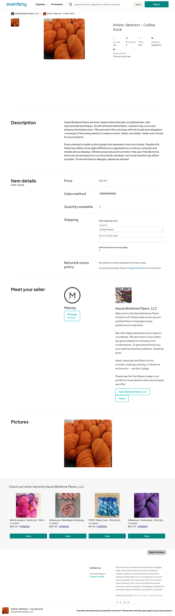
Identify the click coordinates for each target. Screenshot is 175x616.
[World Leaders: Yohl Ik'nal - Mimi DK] (28, 505)
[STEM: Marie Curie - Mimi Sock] (107, 505)
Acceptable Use (155, 595)
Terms (136, 595)
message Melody (134, 268)
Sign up (156, 4)
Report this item (156, 552)
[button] (41, 4)
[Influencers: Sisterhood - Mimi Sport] (146, 505)
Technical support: (98, 575)
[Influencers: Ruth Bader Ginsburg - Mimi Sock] (67, 505)
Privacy (143, 595)
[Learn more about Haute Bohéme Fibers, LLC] (123, 295)
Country (103, 225)
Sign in (138, 4)
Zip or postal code (108, 235)
